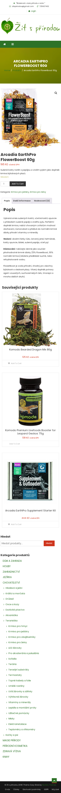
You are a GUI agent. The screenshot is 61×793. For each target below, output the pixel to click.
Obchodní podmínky (32, 789)
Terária (12, 664)
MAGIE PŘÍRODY (12, 740)
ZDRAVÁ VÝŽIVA (12, 751)
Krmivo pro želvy (38, 192)
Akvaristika (12, 615)
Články (16, 789)
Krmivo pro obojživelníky (21, 637)
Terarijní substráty (18, 669)
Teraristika (11, 620)
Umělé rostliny (16, 686)
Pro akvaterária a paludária (23, 653)
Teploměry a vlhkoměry (21, 729)
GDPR (46, 789)
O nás (7, 789)
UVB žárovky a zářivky (20, 691)
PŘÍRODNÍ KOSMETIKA (15, 746)
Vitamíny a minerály (19, 702)
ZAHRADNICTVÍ (11, 571)
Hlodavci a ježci (14, 588)
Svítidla (12, 658)
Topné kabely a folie (19, 680)
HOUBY (7, 566)
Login (33, 11)
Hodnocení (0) (42, 200)
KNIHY (6, 757)
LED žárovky (15, 648)
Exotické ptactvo (15, 609)
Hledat (49, 543)
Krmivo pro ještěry (20, 192)
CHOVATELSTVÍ (11, 582)
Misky (11, 718)
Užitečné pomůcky (18, 713)
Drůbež (10, 598)
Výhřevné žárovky (18, 696)
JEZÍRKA (7, 577)
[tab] (7, 201)
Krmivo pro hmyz (17, 626)
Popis (7, 200)
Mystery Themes (49, 785)
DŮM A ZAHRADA (12, 561)
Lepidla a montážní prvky (22, 707)
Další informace (22, 200)
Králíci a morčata (15, 593)
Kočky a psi (12, 735)
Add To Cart (18, 183)
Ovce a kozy (12, 604)
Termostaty (15, 675)
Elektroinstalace (17, 724)
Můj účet (55, 789)
